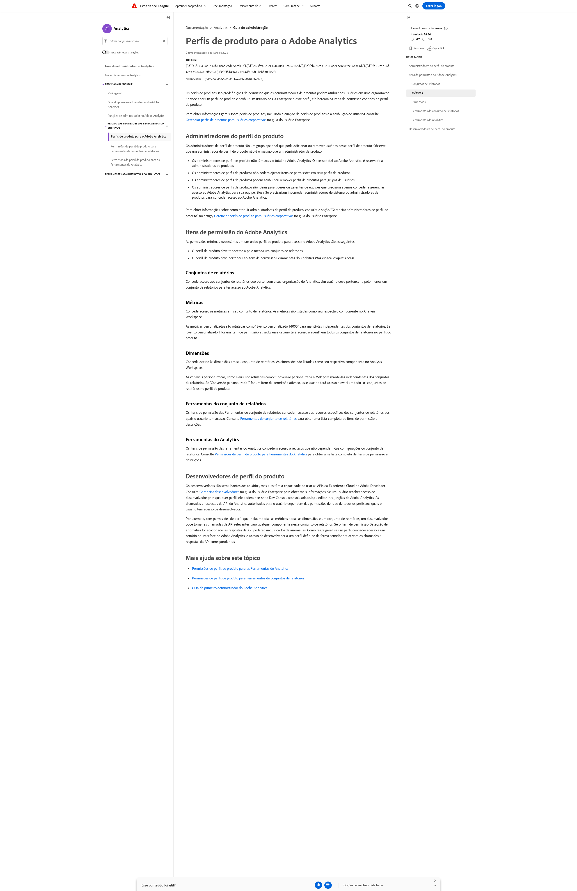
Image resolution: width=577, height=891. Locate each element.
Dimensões (419, 102)
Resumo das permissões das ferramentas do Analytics (136, 126)
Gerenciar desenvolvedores (219, 491)
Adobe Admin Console (119, 84)
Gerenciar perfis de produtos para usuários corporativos (226, 119)
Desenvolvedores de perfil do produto (432, 129)
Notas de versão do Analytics (122, 75)
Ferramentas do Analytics (427, 120)
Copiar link (438, 48)
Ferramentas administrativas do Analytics (132, 174)
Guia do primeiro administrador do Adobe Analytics (229, 588)
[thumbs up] (318, 885)
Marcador (419, 48)
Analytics (220, 27)
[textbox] (134, 41)
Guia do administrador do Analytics (129, 66)
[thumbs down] (328, 885)
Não (430, 38)
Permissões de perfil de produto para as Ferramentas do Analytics (240, 568)
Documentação (197, 27)
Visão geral (114, 93)
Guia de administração (250, 27)
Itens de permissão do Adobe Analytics (432, 75)
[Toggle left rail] (168, 17)
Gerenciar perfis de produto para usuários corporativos (253, 216)
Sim (418, 38)
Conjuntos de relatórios (426, 84)
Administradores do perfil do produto (431, 66)
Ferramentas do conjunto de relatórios (268, 418)
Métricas (417, 93)
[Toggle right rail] (408, 17)
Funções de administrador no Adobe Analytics (136, 116)
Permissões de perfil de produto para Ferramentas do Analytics (261, 454)
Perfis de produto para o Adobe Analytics (138, 136)
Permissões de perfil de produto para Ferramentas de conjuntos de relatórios (248, 578)
